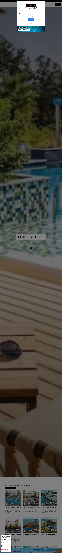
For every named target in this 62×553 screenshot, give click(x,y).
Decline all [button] (8, 549)
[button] (6, 551)
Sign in (33, 23)
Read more (2, 542)
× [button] (10, 535)
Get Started (31, 19)
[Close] (44, 1)
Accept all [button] (3, 549)
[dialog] (6, 543)
